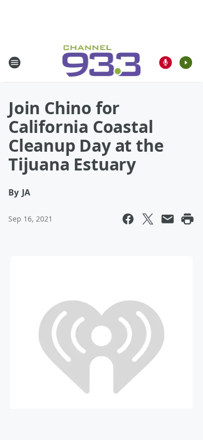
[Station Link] (101, 62)
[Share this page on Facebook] (128, 219)
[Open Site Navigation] (14, 62)
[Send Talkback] (165, 62)
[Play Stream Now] (186, 62)
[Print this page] (187, 219)
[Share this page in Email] (167, 219)
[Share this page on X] (148, 219)
